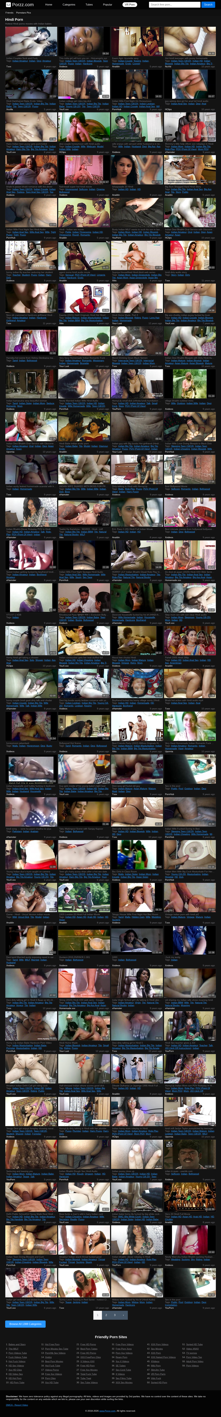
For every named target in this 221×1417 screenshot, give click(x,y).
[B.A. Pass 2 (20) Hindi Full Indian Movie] (137, 512)
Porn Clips (50, 1378)
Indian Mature (72, 317)
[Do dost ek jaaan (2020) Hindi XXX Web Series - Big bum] (190, 555)
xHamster (170, 152)
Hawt (180, 748)
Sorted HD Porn (159, 1382)
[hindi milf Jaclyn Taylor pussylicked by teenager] (190, 1111)
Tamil (15, 360)
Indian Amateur (20, 61)
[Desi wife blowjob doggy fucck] (137, 812)
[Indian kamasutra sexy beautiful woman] (31, 384)
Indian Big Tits (181, 63)
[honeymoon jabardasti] (31, 726)
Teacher (16, 275)
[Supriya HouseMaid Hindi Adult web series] (137, 255)
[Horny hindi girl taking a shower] (31, 640)
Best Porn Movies (54, 1361)
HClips (168, 109)
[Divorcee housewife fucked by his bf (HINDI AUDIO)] (137, 598)
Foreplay (36, 1133)
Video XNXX (192, 1348)
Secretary (64, 1219)
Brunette (84, 363)
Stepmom (189, 617)
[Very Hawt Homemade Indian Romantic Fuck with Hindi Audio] (190, 726)
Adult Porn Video (194, 1361)
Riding (137, 317)
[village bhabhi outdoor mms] (190, 384)
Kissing (137, 61)
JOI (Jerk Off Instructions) (178, 1048)
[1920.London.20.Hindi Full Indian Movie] (84, 897)
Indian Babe (71, 446)
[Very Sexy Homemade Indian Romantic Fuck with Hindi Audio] (84, 341)
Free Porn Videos (125, 1344)
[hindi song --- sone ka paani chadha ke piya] (31, 812)
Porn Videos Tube (18, 1353)
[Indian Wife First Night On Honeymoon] (137, 84)
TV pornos (191, 1353)
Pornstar (10, 1048)
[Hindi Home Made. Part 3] (137, 298)
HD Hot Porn (15, 1378)
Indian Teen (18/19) (75, 61)
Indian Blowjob (94, 61)
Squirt (78, 577)
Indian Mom (177, 146)
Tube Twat (85, 1378)
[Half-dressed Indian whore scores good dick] (84, 1068)
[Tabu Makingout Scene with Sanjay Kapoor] (84, 812)
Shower (39, 660)
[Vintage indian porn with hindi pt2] (190, 897)
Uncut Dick (23, 917)
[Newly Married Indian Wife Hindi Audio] (84, 384)
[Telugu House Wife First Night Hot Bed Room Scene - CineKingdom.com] (137, 897)
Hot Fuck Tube (52, 1365)
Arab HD (91, 917)
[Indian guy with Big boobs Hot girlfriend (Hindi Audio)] (137, 426)
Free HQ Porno (88, 1353)
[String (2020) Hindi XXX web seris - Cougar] (84, 983)
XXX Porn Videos (159, 1344)
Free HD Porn (87, 1365)
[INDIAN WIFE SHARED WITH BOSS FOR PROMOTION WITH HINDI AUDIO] (84, 469)
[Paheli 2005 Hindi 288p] (190, 640)
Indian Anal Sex (147, 106)
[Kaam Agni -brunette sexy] (137, 41)
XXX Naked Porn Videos (163, 1357)
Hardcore (87, 63)
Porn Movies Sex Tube (56, 1348)
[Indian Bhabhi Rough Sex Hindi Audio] (84, 1154)
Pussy (71, 63)
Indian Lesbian (147, 103)
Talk (148, 403)
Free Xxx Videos (53, 1374)
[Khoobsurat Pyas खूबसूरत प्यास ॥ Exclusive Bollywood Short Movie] (84, 598)
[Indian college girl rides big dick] (84, 84)
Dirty (8, 277)
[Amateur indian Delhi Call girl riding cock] (31, 1068)
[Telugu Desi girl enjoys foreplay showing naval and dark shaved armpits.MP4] (31, 1111)
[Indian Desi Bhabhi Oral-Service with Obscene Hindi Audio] (190, 212)
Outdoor (181, 403)
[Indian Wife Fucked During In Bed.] (190, 812)
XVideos (155, 1361)
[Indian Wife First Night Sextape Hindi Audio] (84, 555)
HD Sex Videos (16, 1365)
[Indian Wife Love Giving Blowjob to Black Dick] (190, 426)
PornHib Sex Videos (55, 1353)
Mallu (121, 489)
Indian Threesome (81, 232)
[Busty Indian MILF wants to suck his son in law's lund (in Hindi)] (137, 212)
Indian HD (198, 61)
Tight (16, 234)
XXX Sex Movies (124, 1382)
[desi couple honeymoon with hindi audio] (84, 127)
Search (208, 4)
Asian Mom (122, 277)
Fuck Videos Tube (18, 1357)
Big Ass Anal (199, 577)
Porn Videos (192, 1365)
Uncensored (71, 189)
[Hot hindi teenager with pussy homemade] (190, 41)
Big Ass (151, 146)
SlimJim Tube (158, 1370)
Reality (73, 1219)
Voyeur (19, 1005)
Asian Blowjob (196, 363)
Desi (39, 61)
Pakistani (17, 831)
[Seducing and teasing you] (31, 1154)
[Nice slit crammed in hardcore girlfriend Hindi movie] (31, 298)
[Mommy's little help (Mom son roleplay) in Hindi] (190, 127)
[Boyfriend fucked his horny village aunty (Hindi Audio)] (137, 683)
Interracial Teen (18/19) (130, 360)
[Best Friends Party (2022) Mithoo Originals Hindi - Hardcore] (137, 726)
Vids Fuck (156, 1378)
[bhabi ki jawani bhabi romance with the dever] (31, 170)
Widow (135, 1302)
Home (48, 4)
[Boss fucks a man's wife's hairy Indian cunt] (84, 1197)
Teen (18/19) (24, 106)
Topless (20, 192)
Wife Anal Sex (37, 232)
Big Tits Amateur (39, 149)
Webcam (91, 146)
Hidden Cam (138, 917)
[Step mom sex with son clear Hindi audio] (190, 598)
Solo (32, 660)
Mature (208, 363)
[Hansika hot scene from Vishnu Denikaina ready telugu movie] (31, 341)
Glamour (103, 446)
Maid (114, 791)
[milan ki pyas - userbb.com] (190, 1154)
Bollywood (64, 192)
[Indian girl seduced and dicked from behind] (31, 1282)
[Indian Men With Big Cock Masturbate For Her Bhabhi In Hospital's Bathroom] (190, 854)
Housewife (149, 617)
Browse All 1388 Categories (25, 1324)
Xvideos (63, 66)
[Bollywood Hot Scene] (84, 726)
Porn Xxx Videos (124, 1353)
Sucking (116, 919)
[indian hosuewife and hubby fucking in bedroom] (31, 769)
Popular (107, 4)
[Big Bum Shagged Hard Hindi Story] (190, 170)
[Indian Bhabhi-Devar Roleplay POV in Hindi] (31, 512)
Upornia (10, 451)
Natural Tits (129, 577)
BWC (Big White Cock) (129, 1216)
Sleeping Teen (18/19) (182, 446)
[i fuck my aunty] (190, 940)
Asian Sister (142, 877)
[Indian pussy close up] (137, 1154)
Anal (204, 103)
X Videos (120, 1374)
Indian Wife (65, 149)
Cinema (101, 189)
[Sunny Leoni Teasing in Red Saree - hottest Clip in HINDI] (84, 1282)
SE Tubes (121, 1365)
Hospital (169, 877)
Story (178, 192)
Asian (177, 234)
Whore (68, 1088)
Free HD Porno (88, 1344)
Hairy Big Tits (23, 149)
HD (139, 189)
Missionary (98, 360)
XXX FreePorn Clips (90, 1357)
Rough (75, 234)
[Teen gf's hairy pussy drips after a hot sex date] (84, 854)
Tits (15, 106)
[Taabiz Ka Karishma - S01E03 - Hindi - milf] (84, 512)
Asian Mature (181, 363)
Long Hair (154, 317)
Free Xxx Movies (89, 1370)
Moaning (185, 1005)
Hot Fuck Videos (17, 1361)
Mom (19, 406)
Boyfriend (41, 574)
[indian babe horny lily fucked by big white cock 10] (137, 1197)
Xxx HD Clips (15, 1370)
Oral (190, 232)
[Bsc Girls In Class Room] (137, 854)
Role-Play (170, 149)
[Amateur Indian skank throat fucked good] (84, 1240)
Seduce (50, 403)
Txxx (8, 66)
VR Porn (130, 4)
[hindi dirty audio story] (190, 255)
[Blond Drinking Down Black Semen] (137, 341)
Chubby (169, 1219)
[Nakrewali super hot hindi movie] (84, 170)
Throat (71, 1262)
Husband (136, 146)
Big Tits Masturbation (92, 320)
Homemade (118, 63)
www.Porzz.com (107, 1411)
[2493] (137, 940)
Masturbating (194, 874)
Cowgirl (136, 63)
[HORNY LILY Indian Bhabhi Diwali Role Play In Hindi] (137, 555)
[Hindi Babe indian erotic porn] (84, 426)
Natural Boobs (71, 534)
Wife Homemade (76, 406)
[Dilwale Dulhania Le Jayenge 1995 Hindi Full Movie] (137, 1068)
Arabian (34, 831)
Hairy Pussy (133, 491)
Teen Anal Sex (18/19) (37, 192)
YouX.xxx (64, 109)
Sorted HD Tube (194, 1344)
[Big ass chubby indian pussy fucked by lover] (190, 298)
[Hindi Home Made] (84, 1026)
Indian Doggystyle (141, 275)
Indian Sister (25, 403)
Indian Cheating (182, 449)
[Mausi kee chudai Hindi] (137, 640)
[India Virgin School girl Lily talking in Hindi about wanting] (137, 983)
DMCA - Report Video (17, 1405)
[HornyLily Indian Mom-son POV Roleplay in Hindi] (190, 1068)
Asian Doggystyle (138, 277)
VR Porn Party (158, 1374)
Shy (193, 1259)
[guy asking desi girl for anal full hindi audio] (190, 84)
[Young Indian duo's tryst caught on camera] (31, 854)
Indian (32, 61)
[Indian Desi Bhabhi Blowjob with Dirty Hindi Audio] (190, 341)
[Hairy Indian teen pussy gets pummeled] (31, 127)
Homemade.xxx (173, 580)
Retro (133, 663)
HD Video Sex (16, 1374)
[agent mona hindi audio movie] (84, 255)
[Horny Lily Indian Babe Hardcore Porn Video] (31, 1026)
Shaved (19, 1133)
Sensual (69, 275)
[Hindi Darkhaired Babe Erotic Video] (31, 84)
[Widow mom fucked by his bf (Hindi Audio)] (137, 1282)
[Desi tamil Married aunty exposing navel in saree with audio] (31, 940)
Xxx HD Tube (52, 1382)
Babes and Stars (17, 1344)
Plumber (77, 1131)
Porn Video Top (194, 1357)
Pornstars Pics (23, 12)
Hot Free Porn (52, 1344)
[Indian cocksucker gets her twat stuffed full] (84, 640)
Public (185, 192)
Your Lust (117, 323)
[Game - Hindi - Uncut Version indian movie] (31, 897)
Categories (69, 4)
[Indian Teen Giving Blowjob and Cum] (31, 1240)
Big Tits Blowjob (152, 234)
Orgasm (89, 1173)
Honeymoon (33, 745)
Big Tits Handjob (14, 1219)
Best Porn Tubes (88, 1348)
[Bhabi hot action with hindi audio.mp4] (190, 683)
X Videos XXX (87, 1361)
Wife (83, 146)
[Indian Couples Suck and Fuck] (31, 41)
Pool (181, 788)
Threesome (65, 234)
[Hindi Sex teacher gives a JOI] (190, 1026)
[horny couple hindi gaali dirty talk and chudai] (31, 683)
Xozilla (9, 109)
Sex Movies (157, 1348)
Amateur (46, 61)
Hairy (48, 275)
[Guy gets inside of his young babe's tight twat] (84, 769)
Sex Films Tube (124, 1378)
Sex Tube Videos (89, 1382)
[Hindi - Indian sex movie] (84, 212)
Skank (89, 1262)
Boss (67, 491)
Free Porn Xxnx (124, 1348)
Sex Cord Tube (123, 1370)
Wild (14, 917)
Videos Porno (52, 1370)
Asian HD (81, 917)
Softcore (83, 189)
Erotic (128, 63)
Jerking (76, 1302)
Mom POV (203, 149)
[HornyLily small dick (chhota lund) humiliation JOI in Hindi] (137, 384)
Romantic (85, 234)
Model (100, 146)
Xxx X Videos (122, 1361)
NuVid (168, 66)
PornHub (116, 109)
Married (35, 959)
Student (26, 275)
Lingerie (101, 275)
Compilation (171, 1305)
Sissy (121, 406)
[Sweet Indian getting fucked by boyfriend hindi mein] (31, 555)
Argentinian (176, 663)
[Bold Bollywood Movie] (190, 469)
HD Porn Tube (17, 1382)
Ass (158, 146)
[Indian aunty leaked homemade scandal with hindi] (31, 469)
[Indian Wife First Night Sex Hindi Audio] (31, 212)
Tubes (89, 4)
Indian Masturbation (91, 317)
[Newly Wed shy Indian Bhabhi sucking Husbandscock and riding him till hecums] (190, 1240)
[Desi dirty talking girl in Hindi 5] (137, 1026)
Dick (61, 491)
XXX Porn (156, 1353)
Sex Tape (87, 577)
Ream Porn (121, 1357)
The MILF (14, 1348)
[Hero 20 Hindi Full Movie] (190, 1197)
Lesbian (79, 705)
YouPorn (116, 237)
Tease (26, 1176)
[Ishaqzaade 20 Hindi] (137, 170)
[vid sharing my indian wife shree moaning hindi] (190, 983)
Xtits (114, 280)
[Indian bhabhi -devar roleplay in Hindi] (137, 1240)
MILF (82, 534)
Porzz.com (22, 4)
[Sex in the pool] (190, 769)
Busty (49, 745)
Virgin (138, 1002)
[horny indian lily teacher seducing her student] (31, 255)
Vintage (125, 663)
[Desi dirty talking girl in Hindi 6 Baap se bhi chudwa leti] (31, 983)
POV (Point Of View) (186, 149)
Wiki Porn (156, 1365)
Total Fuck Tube (88, 1374)
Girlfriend (11, 320)
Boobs (79, 620)
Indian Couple (125, 61)
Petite (68, 232)
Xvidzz (48, 1357)
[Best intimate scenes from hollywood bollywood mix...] (190, 512)
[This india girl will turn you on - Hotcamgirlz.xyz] (84, 41)
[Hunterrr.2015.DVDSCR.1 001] (84, 940)
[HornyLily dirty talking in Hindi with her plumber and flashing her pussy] (84, 1111)
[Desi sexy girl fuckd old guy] (137, 769)
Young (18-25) (73, 106)
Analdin (116, 66)
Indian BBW (74, 320)
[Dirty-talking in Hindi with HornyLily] (137, 469)
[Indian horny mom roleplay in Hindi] (137, 1111)
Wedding (156, 917)
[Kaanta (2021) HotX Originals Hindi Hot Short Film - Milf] (84, 298)
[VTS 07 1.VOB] (31, 598)
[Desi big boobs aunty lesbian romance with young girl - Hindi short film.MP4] (84, 683)
